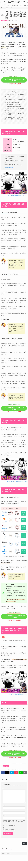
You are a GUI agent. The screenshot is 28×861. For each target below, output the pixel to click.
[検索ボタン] (27, 2)
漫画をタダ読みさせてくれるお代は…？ (16, 106)
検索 (24, 843)
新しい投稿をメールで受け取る (9, 829)
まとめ (6, 121)
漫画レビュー (5, 20)
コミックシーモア (4, 545)
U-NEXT (4, 553)
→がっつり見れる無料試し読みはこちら (17, 195)
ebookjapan (4, 529)
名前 (4, 805)
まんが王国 (4, 521)
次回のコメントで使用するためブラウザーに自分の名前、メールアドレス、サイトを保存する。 (14, 821)
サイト (4, 815)
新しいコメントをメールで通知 (9, 825)
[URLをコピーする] (25, 772)
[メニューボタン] (1, 2)
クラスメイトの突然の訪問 (13, 102)
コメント (5, 788)
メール (4, 810)
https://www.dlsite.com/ (9, 167)
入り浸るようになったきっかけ (14, 104)
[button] (3, 772)
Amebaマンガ (4, 537)
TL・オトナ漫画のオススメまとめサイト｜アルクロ (14, 1)
